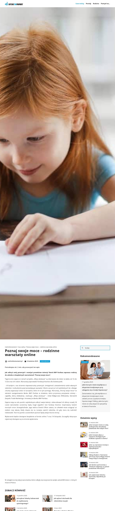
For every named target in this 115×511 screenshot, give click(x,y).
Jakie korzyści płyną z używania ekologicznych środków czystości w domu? (98, 436)
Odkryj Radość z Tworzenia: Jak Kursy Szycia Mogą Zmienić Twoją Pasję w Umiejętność (99, 456)
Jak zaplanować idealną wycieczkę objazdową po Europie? (97, 476)
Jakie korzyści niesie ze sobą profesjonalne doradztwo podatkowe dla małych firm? (98, 426)
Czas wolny (80, 4)
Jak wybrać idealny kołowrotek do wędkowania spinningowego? (28, 501)
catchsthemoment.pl (15, 361)
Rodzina (96, 4)
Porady (88, 4)
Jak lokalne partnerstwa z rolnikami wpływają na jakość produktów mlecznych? (99, 466)
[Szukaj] (82, 348)
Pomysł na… (105, 4)
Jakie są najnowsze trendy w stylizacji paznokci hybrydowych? (99, 446)
